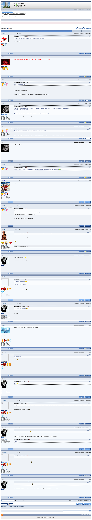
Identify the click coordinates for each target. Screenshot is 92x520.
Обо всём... (14, 25)
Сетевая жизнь (20, 25)
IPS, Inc (53, 517)
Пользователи (80, 20)
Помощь (88, 20)
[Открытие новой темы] (87, 28)
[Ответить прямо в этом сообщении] (88, 53)
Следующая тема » (87, 500)
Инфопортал (4, 9)
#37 (90, 400)
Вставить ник (76, 33)
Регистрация (51, 22)
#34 (90, 325)
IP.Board (44, 517)
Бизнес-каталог (85, 9)
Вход (47, 22)
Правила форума (5, 20)
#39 (90, 452)
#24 (90, 103)
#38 (90, 427)
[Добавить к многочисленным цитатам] (82, 53)
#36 (90, 378)
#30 (90, 229)
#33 (90, 303)
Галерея (66, 20)
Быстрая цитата (81, 33)
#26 (90, 142)
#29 (90, 205)
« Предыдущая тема (72, 500)
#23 (90, 79)
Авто (89, 9)
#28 (90, 180)
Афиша (79, 9)
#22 (90, 56)
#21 (90, 33)
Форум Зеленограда (6, 25)
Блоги (70, 20)
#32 (90, 276)
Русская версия (40, 517)
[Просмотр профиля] (5, 38)
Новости (75, 9)
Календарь (75, 20)
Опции (85, 30)
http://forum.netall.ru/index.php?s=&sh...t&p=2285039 (24, 214)
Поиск (85, 20)
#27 (90, 164)
